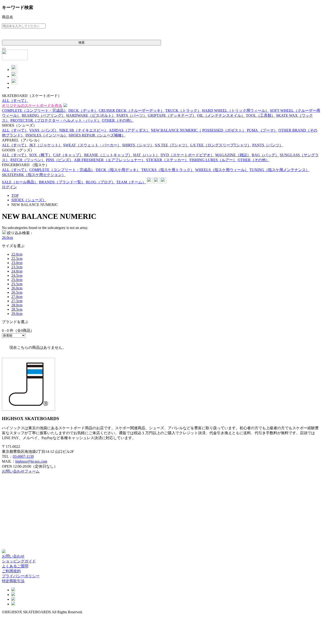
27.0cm (16, 297)
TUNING (279, 170)
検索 (81, 42)
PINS (59, 160)
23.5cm (16, 267)
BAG (265, 155)
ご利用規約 (11, 571)
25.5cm (16, 284)
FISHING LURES (213, 160)
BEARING (43, 115)
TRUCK (183, 110)
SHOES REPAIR (97, 135)
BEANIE (108, 155)
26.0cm (7, 238)
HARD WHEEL (235, 110)
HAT (146, 155)
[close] (4, 48)
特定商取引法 (13, 581)
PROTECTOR (55, 120)
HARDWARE (91, 115)
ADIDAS (129, 130)
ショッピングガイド (19, 561)
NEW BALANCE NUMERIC (176, 130)
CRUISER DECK (131, 110)
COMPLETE (34, 110)
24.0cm (16, 271)
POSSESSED (224, 130)
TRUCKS (167, 170)
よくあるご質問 (15, 566)
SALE (20, 182)
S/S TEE (172, 145)
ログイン (9, 187)
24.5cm (16, 275)
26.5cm (16, 292)
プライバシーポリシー (21, 576)
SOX (40, 155)
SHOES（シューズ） (28, 200)
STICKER (167, 160)
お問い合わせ (13, 556)
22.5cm (16, 259)
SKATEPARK (34, 175)
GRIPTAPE (172, 115)
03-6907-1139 (23, 456)
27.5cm (16, 301)
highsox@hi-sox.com (31, 461)
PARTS (131, 115)
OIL (221, 115)
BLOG (100, 182)
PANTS (267, 145)
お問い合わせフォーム (21, 471)
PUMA (262, 130)
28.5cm (16, 309)
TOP (15, 195)
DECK (83, 110)
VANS (43, 130)
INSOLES (46, 135)
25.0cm (16, 280)
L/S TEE (220, 145)
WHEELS (221, 170)
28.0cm (16, 305)
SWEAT (92, 145)
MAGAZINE (233, 155)
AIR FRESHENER (109, 160)
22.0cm (16, 254)
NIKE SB (83, 130)
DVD (187, 155)
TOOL (260, 115)
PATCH (27, 160)
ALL (15, 101)
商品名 (7, 17)
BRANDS (62, 182)
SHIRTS (138, 145)
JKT (45, 145)
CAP (68, 155)
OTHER (118, 120)
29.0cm (16, 314)
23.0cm (16, 263)
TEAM (131, 182)
